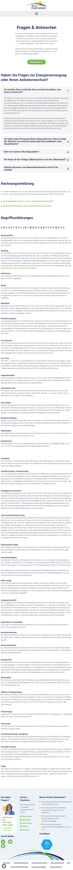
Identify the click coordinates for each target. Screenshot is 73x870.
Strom (46, 484)
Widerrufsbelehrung (57, 863)
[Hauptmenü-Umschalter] (37, 14)
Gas (54, 484)
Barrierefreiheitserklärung (19, 867)
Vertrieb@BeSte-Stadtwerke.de (7, 829)
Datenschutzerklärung (21, 863)
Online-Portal (34, 121)
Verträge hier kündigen (38, 867)
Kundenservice (17, 103)
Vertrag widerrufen (56, 867)
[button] (4, 866)
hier (61, 741)
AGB (68, 863)
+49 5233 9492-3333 (7, 823)
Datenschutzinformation (39, 863)
